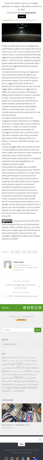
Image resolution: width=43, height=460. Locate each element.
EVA (24, 364)
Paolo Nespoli (14, 381)
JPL (31, 371)
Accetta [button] (21, 16)
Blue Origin (27, 358)
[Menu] (40, 440)
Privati (23, 381)
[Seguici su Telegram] (24, 307)
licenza (28, 227)
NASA (29, 252)
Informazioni (30, 12)
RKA (37, 381)
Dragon (12, 364)
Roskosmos (8, 384)
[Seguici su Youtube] (36, 307)
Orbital (31, 377)
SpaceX (6, 391)
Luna (23, 252)
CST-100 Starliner (30, 360)
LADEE (9, 51)
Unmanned (19, 391)
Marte (11, 378)
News (35, 252)
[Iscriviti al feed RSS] (39, 307)
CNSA (4, 360)
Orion (5, 381)
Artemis (17, 358)
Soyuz (16, 387)
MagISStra (5, 378)
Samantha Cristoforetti (26, 384)
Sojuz (8, 387)
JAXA (27, 371)
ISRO (14, 368)
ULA (12, 391)
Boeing (34, 358)
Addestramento (8, 357)
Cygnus (5, 364)
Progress (30, 381)
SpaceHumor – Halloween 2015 (16, 424)
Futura (9, 367)
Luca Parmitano (25, 374)
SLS (3, 388)
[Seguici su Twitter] (28, 307)
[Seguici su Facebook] (32, 307)
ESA (19, 364)
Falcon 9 (30, 364)
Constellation (11, 361)
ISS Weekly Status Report (17, 371)
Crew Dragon (19, 361)
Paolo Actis (8, 20)
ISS (12, 252)
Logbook (15, 374)
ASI (21, 357)
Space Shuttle (29, 387)
